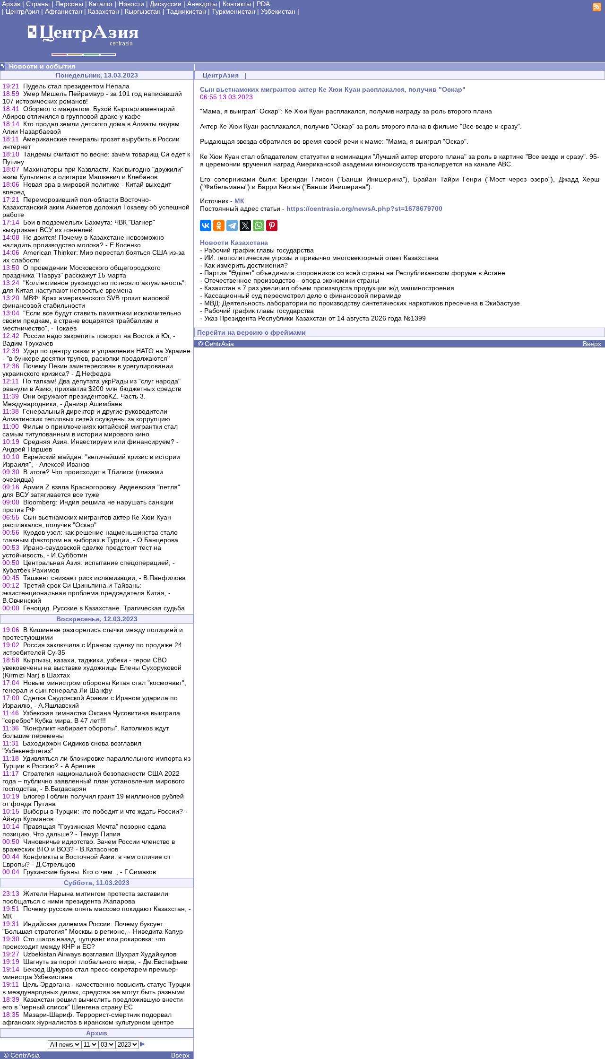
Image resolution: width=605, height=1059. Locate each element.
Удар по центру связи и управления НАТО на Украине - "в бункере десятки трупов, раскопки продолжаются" (96, 354)
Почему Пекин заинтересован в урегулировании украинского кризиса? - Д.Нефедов (87, 369)
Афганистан (63, 11)
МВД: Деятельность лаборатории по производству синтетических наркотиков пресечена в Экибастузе (362, 303)
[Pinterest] (271, 225)
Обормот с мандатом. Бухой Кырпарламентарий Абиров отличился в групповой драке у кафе (88, 112)
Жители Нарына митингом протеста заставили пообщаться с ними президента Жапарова (85, 897)
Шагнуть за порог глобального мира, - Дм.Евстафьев (105, 961)
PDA (263, 4)
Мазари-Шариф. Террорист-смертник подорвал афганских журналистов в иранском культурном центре (88, 1018)
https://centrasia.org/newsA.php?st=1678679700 (364, 208)
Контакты (237, 4)
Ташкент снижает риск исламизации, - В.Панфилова (104, 578)
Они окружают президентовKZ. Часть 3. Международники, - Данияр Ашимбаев (74, 400)
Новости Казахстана (234, 242)
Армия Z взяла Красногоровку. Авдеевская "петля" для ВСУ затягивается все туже (91, 490)
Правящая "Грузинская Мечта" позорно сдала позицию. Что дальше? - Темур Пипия (84, 830)
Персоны (69, 4)
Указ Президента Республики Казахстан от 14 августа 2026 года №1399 (315, 318)
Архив (11, 4)
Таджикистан (186, 11)
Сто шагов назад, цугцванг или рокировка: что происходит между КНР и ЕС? (83, 942)
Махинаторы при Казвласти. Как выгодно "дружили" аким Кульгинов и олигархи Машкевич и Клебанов (92, 173)
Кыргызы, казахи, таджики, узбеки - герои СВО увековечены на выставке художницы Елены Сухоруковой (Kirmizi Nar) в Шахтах (92, 667)
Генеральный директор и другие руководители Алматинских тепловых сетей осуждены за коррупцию (86, 415)
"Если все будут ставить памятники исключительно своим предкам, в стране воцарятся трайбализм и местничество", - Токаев (91, 320)
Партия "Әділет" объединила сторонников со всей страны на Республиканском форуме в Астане (354, 273)
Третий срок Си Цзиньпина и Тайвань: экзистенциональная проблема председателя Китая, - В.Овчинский (86, 593)
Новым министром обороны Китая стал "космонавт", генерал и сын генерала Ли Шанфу (94, 686)
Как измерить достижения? (246, 265)
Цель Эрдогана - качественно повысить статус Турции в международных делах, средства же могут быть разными (96, 988)
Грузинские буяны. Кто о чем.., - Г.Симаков (89, 872)
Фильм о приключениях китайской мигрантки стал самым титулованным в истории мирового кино (90, 430)
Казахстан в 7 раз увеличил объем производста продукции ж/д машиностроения (329, 288)
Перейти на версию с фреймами (251, 332)
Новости (131, 4)
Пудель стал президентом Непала (76, 86)
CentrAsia (25, 1055)
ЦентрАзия (22, 11)
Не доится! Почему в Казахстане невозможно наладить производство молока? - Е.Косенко (83, 241)
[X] (245, 225)
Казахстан (103, 11)
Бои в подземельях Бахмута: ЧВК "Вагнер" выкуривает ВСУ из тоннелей (78, 226)
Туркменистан (233, 11)
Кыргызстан (143, 11)
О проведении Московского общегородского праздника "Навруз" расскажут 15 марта (81, 271)
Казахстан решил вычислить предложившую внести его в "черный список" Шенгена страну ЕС (92, 1003)
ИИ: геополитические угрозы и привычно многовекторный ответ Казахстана (321, 257)
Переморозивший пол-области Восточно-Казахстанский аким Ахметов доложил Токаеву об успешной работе (96, 207)
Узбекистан (278, 11)
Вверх (180, 1055)
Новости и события (42, 66)
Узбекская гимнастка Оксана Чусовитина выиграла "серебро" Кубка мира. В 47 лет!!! (91, 716)
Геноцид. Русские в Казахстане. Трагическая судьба (104, 608)
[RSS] (597, 9)
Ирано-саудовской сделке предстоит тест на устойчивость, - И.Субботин (81, 551)
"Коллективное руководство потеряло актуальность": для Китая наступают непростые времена (94, 286)
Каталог (101, 4)
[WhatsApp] (258, 225)
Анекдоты (202, 4)
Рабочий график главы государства (259, 250)
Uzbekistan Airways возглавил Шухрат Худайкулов (99, 954)
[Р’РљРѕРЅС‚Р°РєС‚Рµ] (205, 225)
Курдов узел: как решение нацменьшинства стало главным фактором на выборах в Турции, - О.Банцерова (90, 536)
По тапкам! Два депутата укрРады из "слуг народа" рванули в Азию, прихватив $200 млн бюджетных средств (91, 384)
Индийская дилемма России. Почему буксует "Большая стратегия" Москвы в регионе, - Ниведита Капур (92, 927)
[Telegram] (232, 225)
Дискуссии (166, 4)
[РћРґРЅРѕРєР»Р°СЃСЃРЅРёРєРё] (219, 225)
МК (239, 201)
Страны (38, 4)
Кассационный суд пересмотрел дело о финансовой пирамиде (302, 295)
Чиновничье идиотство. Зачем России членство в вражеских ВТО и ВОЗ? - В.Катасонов (88, 845)
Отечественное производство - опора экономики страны (291, 280)
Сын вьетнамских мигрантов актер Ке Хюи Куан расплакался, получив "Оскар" (86, 521)
